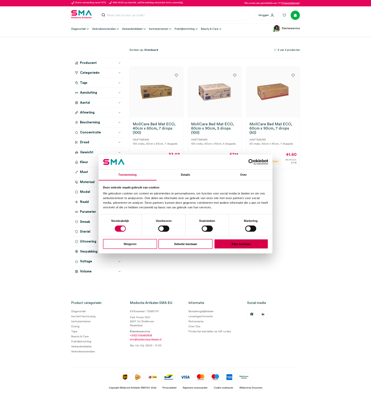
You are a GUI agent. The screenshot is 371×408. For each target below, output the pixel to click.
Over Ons (194, 326)
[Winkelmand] (295, 15)
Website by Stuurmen (250, 388)
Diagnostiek (78, 311)
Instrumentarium (81, 321)
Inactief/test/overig (83, 316)
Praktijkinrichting (81, 341)
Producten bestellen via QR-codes (209, 331)
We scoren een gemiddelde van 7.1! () (272, 3)
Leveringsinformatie (200, 316)
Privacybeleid (169, 388)
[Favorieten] (284, 15)
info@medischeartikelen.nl (146, 339)
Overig (75, 326)
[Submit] (103, 15)
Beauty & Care (80, 336)
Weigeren (130, 244)
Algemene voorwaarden (195, 388)
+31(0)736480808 (141, 335)
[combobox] (172, 15)
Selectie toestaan (185, 244)
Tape (74, 331)
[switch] (163, 228)
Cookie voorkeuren (223, 388)
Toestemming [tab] (127, 174)
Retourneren (196, 321)
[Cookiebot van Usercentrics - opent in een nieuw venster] (251, 162)
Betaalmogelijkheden (201, 311)
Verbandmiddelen (81, 346)
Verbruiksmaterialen (83, 351)
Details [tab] (185, 174)
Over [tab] (243, 174)
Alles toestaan (241, 244)
